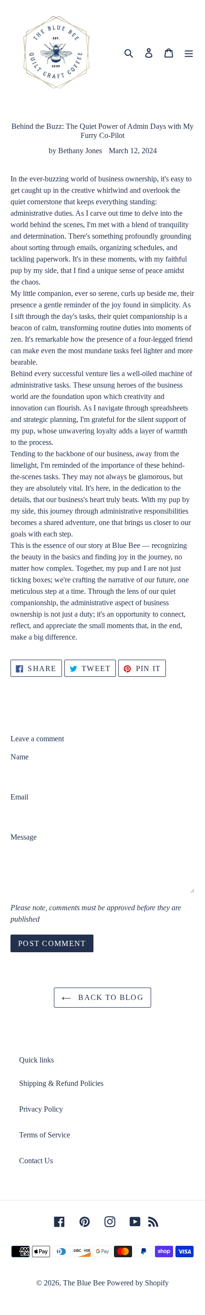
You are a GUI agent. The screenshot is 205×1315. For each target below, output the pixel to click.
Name (19, 757)
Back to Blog (110, 997)
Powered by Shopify (138, 1283)
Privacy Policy (41, 1109)
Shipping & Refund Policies (61, 1083)
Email (19, 797)
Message (23, 837)
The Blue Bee (84, 1283)
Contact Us (36, 1161)
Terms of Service (44, 1135)
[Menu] (189, 52)
